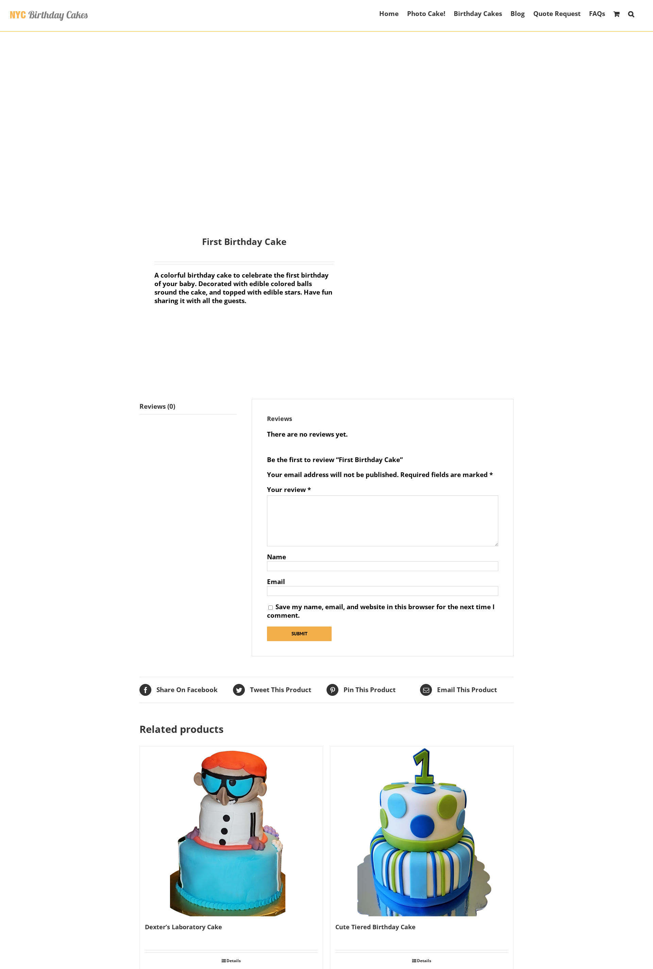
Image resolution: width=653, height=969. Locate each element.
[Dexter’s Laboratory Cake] (231, 831)
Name (276, 556)
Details (234, 961)
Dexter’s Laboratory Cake (183, 927)
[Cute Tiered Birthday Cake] (421, 831)
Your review (289, 490)
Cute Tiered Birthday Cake (375, 927)
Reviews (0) (157, 406)
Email (276, 581)
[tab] (188, 407)
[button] (631, 13)
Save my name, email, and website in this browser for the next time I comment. (381, 611)
